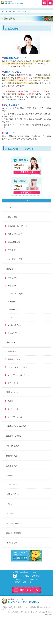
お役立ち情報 (11, 217)
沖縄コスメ (10, 342)
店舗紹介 (10, 475)
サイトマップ (11, 543)
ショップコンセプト (14, 259)
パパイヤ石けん (14, 317)
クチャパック (13, 383)
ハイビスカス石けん (16, 294)
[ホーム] (2, 11)
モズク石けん (13, 302)
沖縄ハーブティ (12, 392)
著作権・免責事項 (13, 533)
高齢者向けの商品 (13, 436)
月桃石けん (12, 278)
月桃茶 (10, 401)
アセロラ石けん (14, 333)
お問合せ (10, 513)
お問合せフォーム (50, 2)
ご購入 (9, 504)
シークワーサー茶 (15, 417)
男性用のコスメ (12, 446)
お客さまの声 (11, 466)
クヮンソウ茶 (13, 409)
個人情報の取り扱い (14, 523)
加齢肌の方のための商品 (16, 426)
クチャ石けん (13, 309)
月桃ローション (14, 359)
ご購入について (12, 494)
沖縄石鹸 (10, 269)
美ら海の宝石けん (15, 325)
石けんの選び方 (11, 105)
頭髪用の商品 (11, 456)
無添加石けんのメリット (16, 58)
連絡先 (44, 2)
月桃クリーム (13, 351)
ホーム (9, 207)
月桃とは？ (9, 133)
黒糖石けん (12, 286)
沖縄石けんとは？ (13, 72)
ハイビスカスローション (17, 367)
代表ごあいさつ (14, 484)
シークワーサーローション (18, 375)
